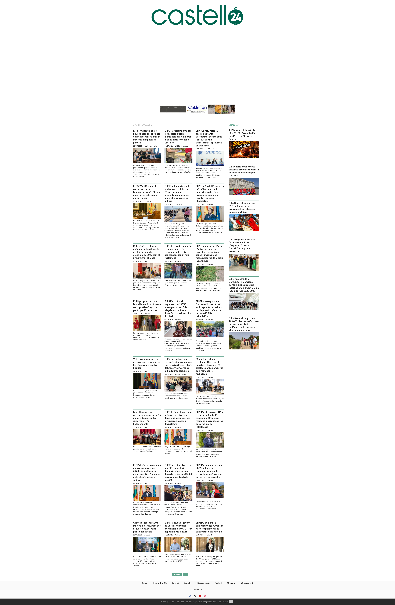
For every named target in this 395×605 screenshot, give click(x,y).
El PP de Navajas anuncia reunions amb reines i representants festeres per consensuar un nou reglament (177, 252)
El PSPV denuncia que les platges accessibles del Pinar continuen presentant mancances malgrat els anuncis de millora (177, 193)
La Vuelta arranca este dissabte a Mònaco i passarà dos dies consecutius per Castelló (244, 171)
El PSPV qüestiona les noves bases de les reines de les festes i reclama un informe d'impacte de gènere (146, 136)
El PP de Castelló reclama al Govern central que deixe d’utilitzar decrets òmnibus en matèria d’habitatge (178, 418)
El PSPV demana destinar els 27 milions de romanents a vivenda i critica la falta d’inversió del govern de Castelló (209, 471)
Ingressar (232, 583)
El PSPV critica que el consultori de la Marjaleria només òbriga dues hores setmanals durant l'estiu (146, 192)
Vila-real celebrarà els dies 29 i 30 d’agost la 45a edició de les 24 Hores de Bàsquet (242, 134)
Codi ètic (187, 583)
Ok (231, 602)
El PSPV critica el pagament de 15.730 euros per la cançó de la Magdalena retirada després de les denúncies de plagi (177, 309)
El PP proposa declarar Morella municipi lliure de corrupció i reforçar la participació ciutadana (147, 306)
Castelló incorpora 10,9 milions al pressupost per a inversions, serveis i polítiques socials (147, 527)
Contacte (145, 583)
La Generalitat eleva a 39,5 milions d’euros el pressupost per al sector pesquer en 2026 (242, 207)
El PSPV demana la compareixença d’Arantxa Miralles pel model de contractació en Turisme (209, 527)
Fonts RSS (175, 583)
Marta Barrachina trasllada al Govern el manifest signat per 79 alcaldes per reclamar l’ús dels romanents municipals (209, 366)
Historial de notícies (160, 583)
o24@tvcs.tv (197, 589)
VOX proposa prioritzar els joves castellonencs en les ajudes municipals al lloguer (147, 363)
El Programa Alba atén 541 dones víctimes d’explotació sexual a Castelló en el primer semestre (242, 245)
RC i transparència (247, 583)
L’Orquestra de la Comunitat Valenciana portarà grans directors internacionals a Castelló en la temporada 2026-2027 (244, 284)
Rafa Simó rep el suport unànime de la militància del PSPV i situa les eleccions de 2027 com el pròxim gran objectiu (146, 252)
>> (185, 575)
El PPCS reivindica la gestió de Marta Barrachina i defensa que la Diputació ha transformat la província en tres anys (209, 138)
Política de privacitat (202, 583)
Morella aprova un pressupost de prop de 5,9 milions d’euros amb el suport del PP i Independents (147, 418)
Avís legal (218, 583)
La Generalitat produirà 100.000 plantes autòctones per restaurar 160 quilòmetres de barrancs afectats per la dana (244, 324)
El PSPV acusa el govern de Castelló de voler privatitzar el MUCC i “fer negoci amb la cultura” (178, 527)
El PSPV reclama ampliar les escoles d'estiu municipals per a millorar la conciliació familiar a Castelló (177, 136)
